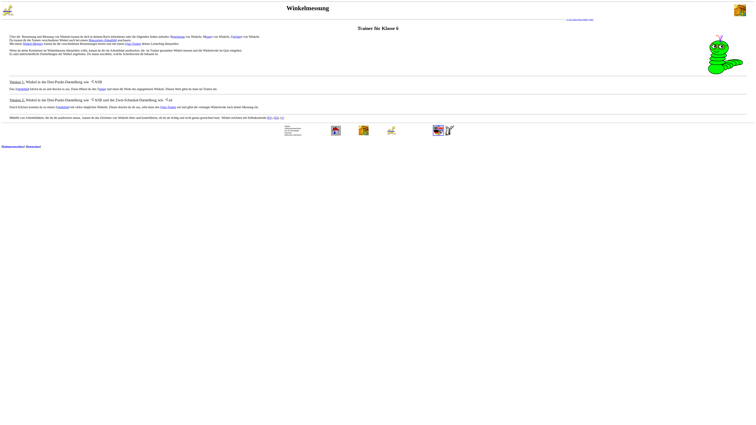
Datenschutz (33, 146)
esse (208, 36)
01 (269, 117)
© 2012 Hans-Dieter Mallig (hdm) (580, 19)
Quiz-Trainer (133, 43)
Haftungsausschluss (13, 146)
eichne (237, 36)
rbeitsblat (23, 89)
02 (276, 117)
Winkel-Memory (33, 43)
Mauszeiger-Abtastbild (103, 40)
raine (102, 89)
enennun (177, 36)
